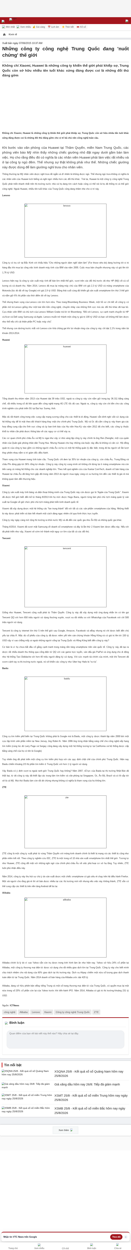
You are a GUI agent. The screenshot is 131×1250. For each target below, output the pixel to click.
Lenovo (36, 1012)
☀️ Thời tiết (68, 27)
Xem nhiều (25, 27)
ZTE (96, 1012)
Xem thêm (64, 1130)
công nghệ (9, 1012)
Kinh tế (13, 34)
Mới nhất (10, 27)
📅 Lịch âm (53, 27)
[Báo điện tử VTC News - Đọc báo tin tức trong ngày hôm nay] (21, 20)
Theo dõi (116, 1237)
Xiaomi (48, 1012)
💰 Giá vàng (39, 27)
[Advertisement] (65, 102)
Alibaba (24, 1012)
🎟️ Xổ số (81, 27)
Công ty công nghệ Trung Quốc (73, 1012)
